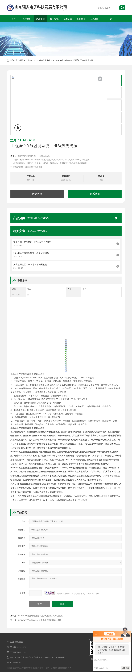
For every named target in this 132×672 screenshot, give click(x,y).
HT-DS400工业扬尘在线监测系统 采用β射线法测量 (40, 620)
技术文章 (67, 19)
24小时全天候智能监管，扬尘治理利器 (31, 253)
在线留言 (81, 19)
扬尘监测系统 (44, 60)
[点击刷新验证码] (49, 593)
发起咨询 (125, 668)
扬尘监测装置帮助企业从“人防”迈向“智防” (32, 242)
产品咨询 (37, 193)
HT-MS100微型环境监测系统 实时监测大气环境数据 (40, 616)
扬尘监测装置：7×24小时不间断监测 (30, 264)
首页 (13, 19)
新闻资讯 (54, 19)
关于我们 (27, 19)
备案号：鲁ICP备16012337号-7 (58, 668)
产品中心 (40, 19)
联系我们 (94, 19)
